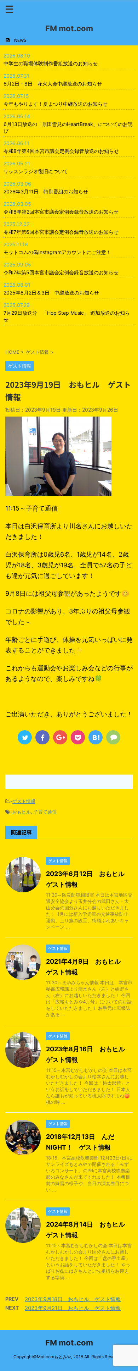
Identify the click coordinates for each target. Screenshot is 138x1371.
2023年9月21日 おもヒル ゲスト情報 (73, 1308)
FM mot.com (69, 28)
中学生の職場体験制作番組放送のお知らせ (51, 63)
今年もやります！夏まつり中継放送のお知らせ (56, 104)
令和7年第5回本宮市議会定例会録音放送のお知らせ (61, 272)
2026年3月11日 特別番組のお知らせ (46, 191)
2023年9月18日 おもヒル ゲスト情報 (73, 1299)
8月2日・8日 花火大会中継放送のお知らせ (53, 84)
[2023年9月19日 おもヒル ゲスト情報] (95, 737)
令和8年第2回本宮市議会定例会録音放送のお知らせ (61, 212)
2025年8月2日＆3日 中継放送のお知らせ (51, 293)
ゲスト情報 (23, 801)
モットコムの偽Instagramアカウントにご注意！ (57, 252)
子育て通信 (45, 812)
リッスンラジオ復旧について (36, 171)
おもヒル (21, 812)
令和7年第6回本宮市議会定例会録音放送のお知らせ (61, 232)
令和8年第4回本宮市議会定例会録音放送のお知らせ (61, 151)
